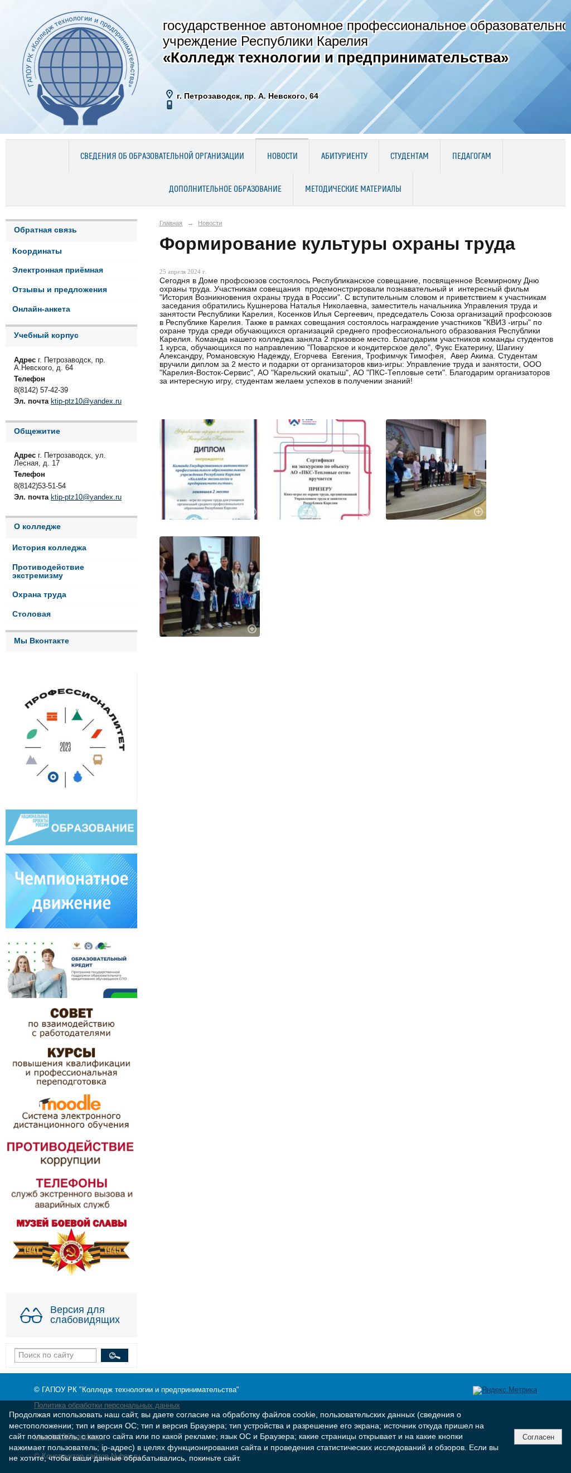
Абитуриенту (344, 156)
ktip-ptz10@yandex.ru (86, 401)
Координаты (37, 251)
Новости (282, 156)
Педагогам (471, 156)
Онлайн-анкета (41, 309)
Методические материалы (353, 189)
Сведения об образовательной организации (162, 156)
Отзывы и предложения (59, 289)
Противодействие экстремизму (48, 571)
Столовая (31, 614)
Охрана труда (39, 594)
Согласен (538, 1437)
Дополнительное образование (225, 189)
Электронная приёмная (57, 270)
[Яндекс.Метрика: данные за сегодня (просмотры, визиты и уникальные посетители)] (505, 1390)
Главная (170, 223)
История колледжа (49, 548)
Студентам (409, 156)
